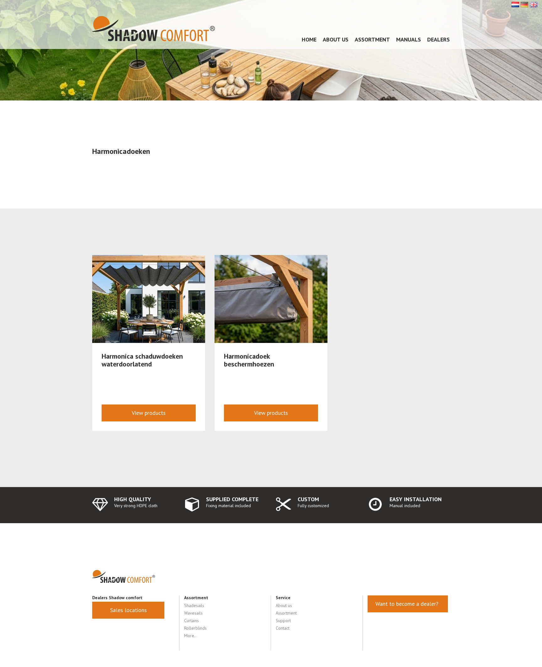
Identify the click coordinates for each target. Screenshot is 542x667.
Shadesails (194, 605)
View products (149, 412)
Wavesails (193, 613)
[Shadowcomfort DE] (524, 4)
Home (309, 39)
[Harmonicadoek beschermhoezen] (271, 299)
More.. (190, 635)
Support (283, 620)
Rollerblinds (195, 628)
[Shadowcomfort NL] (515, 4)
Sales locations (128, 610)
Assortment (372, 39)
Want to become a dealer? (407, 603)
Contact (283, 628)
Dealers (438, 39)
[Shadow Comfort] (153, 28)
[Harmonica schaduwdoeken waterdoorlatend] (148, 299)
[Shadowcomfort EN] (533, 4)
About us (335, 39)
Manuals (408, 39)
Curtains (191, 620)
